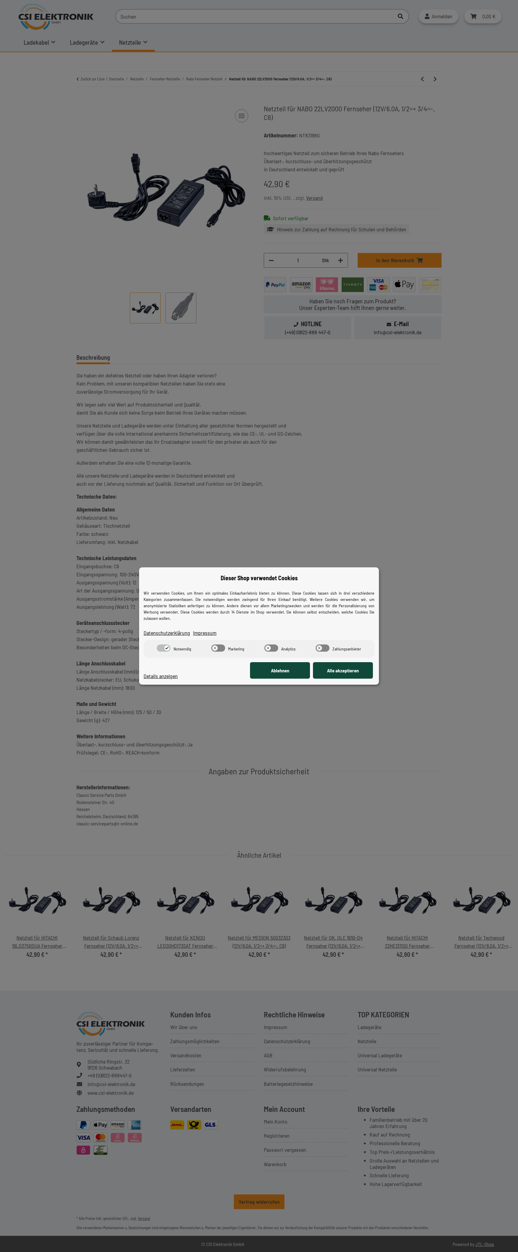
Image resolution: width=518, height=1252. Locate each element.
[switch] (164, 648)
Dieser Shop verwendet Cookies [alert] (259, 577)
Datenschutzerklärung (167, 632)
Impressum (204, 632)
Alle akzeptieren (343, 670)
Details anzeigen (161, 676)
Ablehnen (280, 670)
